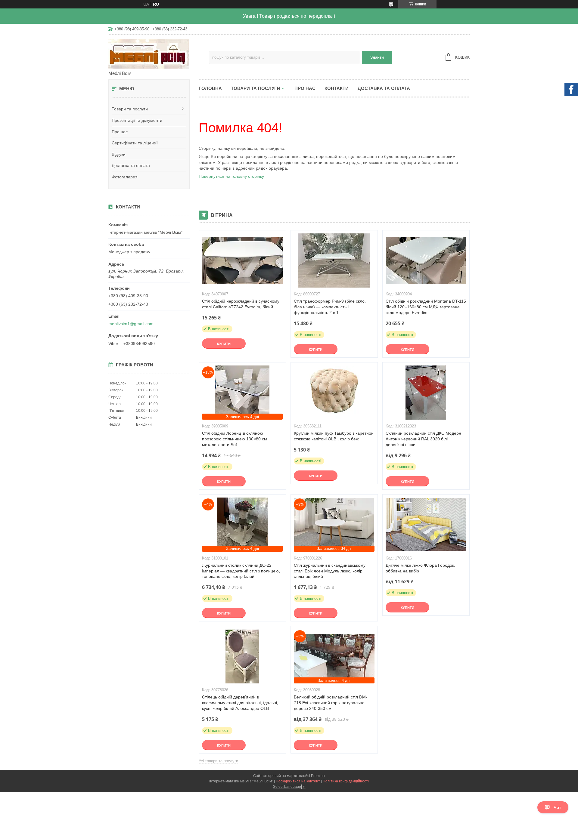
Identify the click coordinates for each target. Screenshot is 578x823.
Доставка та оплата (131, 165)
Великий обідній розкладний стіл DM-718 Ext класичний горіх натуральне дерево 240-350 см (330, 703)
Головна (210, 88)
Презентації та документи (137, 120)
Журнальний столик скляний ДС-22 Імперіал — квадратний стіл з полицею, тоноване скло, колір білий (241, 571)
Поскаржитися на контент (298, 781)
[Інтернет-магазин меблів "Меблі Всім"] (158, 53)
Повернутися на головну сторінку (231, 176)
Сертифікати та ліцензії (135, 142)
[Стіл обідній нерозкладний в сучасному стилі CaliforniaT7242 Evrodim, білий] (242, 260)
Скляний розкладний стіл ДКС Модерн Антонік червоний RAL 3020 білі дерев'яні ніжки (423, 439)
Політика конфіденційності (346, 781)
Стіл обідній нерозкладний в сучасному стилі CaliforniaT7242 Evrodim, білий (240, 304)
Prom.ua (318, 776)
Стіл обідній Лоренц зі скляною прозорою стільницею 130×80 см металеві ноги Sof (234, 439)
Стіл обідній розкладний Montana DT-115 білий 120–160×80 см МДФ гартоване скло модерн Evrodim (426, 307)
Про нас (120, 131)
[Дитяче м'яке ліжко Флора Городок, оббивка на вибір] (426, 525)
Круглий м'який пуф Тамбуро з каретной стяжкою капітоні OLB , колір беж (334, 436)
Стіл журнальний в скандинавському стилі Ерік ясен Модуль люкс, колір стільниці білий (329, 571)
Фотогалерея (125, 176)
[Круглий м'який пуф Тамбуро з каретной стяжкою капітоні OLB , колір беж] (334, 392)
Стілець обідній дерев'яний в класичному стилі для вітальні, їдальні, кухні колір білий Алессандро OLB (240, 703)
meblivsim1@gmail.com (131, 323)
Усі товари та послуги (218, 761)
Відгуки (119, 154)
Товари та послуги (130, 108)
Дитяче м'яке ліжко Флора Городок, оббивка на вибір (420, 568)
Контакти (337, 88)
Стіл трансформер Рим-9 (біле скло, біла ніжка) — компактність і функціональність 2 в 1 (330, 307)
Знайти (377, 57)
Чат (557, 807)
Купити (224, 344)
